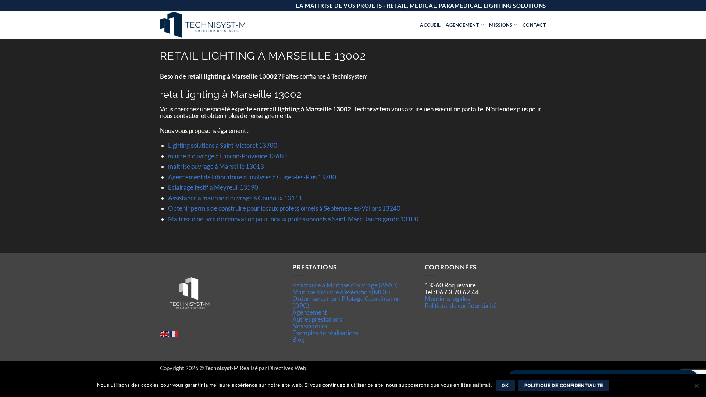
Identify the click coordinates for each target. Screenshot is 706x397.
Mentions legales (447, 299)
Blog (298, 339)
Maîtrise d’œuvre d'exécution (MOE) (341, 292)
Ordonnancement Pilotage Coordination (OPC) (346, 302)
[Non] (696, 388)
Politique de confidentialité (461, 306)
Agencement (462, 25)
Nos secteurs (309, 326)
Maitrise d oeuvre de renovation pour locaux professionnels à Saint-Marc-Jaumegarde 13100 (293, 219)
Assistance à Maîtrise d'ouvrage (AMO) (345, 285)
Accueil (430, 25)
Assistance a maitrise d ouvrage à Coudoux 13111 (235, 198)
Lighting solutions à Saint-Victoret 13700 (222, 145)
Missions (500, 25)
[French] (174, 333)
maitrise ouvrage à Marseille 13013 (216, 166)
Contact (534, 25)
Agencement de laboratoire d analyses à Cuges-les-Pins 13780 (252, 177)
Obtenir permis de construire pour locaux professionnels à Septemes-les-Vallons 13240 (284, 208)
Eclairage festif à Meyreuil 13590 (213, 187)
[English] (165, 333)
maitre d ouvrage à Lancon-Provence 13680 (227, 156)
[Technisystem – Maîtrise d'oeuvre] (221, 25)
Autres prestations (317, 319)
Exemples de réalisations (325, 333)
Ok (505, 385)
